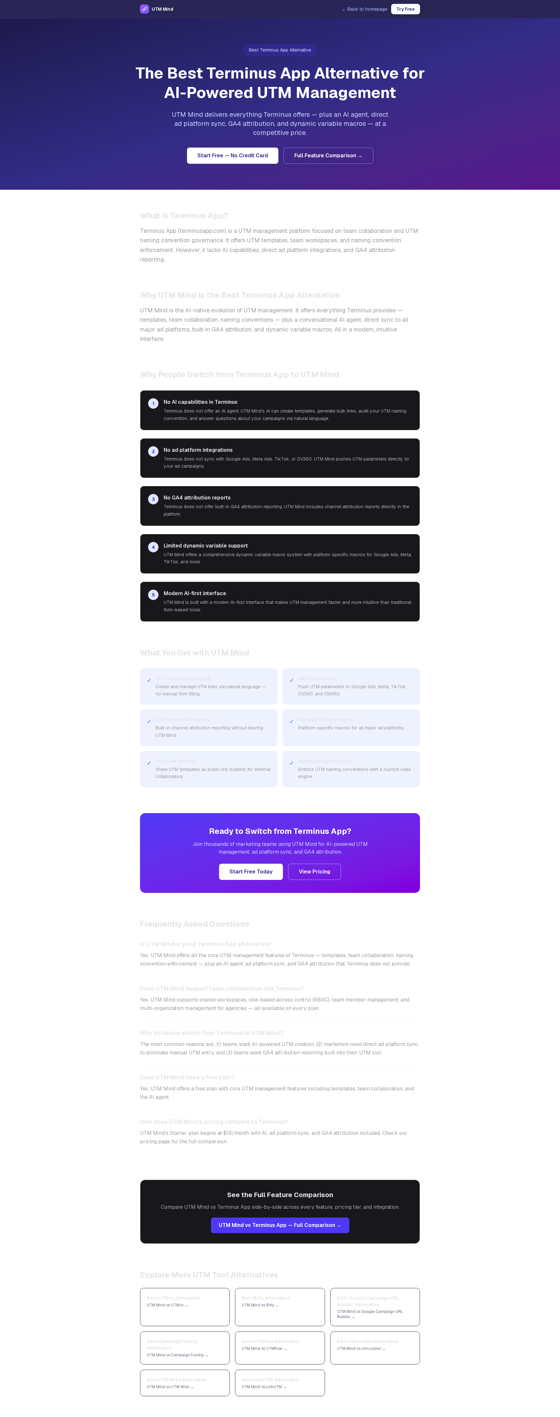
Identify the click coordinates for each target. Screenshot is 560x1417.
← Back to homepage (364, 9)
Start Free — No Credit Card (232, 155)
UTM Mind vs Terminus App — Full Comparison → (280, 1225)
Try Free (405, 9)
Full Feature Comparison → (328, 155)
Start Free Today (251, 871)
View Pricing (314, 871)
